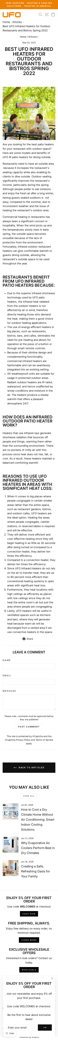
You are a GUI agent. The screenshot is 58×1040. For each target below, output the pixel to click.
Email (7, 675)
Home (6, 22)
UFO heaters (24, 610)
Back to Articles (31, 767)
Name (7, 660)
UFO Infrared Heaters (28, 568)
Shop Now (29, 914)
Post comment (29, 726)
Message (9, 691)
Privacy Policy (23, 739)
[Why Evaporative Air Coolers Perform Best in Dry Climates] (10, 845)
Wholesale (29, 970)
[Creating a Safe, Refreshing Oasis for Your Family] (10, 868)
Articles (17, 22)
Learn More (29, 940)
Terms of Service (44, 739)
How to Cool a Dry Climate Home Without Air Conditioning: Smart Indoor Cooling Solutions (37, 819)
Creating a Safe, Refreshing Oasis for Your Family (35, 871)
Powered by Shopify (29, 1037)
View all (29, 796)
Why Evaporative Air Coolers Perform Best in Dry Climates (38, 848)
